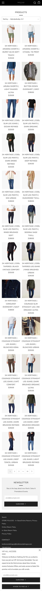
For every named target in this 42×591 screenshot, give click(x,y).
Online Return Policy (9, 527)
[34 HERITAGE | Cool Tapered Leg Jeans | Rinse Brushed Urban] (31, 251)
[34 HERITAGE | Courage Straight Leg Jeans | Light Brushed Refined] (31, 441)
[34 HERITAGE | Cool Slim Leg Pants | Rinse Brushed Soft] (11, 214)
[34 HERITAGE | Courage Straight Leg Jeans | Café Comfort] (11, 363)
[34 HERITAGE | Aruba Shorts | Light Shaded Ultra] (11, 71)
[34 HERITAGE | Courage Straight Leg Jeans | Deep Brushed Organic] (31, 404)
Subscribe (20, 504)
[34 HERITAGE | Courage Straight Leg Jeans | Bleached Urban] (31, 326)
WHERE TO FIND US (20, 587)
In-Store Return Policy (9, 530)
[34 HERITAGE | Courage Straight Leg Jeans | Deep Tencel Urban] (11, 441)
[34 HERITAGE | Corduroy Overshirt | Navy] (11, 289)
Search (4, 517)
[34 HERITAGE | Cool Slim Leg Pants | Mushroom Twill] (31, 180)
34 (27, 471)
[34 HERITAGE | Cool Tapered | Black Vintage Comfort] (11, 251)
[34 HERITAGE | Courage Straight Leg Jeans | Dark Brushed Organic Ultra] (31, 363)
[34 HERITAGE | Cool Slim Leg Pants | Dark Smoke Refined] (11, 142)
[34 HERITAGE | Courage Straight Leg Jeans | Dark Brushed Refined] (11, 404)
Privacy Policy (6, 534)
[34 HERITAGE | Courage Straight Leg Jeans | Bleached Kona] (11, 326)
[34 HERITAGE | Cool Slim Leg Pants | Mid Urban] (11, 180)
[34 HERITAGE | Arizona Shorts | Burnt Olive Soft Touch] (11, 34)
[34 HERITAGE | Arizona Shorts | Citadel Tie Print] (31, 34)
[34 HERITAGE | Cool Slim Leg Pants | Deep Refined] (31, 142)
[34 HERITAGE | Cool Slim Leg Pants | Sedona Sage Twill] (31, 214)
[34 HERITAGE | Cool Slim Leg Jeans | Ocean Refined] (11, 108)
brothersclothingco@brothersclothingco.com (17, 544)
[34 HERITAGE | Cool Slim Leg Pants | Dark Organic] (31, 108)
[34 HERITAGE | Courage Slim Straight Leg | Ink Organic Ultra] (31, 289)
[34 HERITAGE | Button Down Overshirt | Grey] (31, 71)
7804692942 (6, 547)
